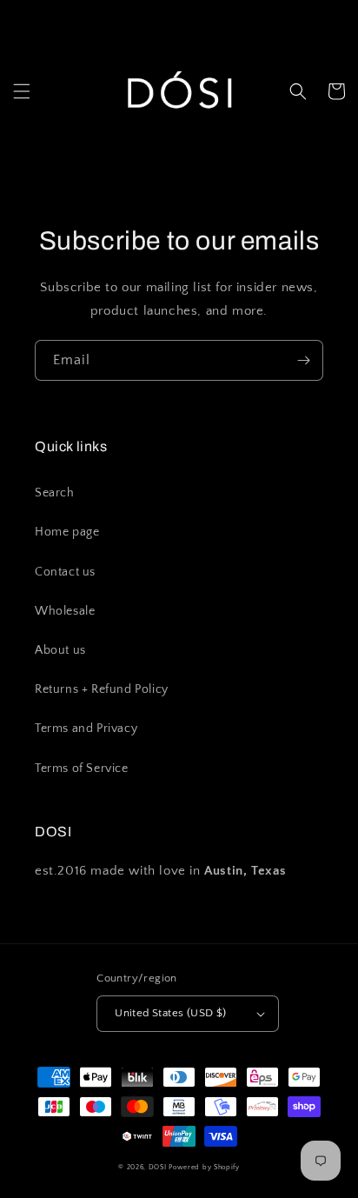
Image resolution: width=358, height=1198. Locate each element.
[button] (22, 91)
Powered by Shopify (204, 1167)
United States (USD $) (170, 1013)
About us (60, 650)
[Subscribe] (303, 360)
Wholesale (65, 611)
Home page (67, 532)
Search (55, 493)
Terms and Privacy (86, 728)
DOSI (159, 1167)
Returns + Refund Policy (102, 689)
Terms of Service (82, 768)
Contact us (65, 572)
